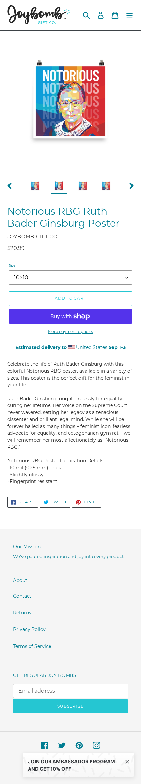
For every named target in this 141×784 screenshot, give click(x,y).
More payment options (70, 331)
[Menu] (129, 15)
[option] (35, 186)
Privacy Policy (29, 629)
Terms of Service (32, 646)
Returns (22, 613)
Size (12, 265)
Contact (22, 596)
